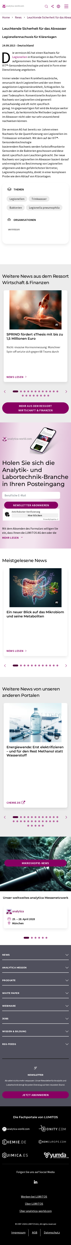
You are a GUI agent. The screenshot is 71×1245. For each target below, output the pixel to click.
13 (23, 396)
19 (45, 396)
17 (37, 396)
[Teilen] (52, 7)
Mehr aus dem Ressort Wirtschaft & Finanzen (35, 408)
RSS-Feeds (9, 1044)
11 (54, 391)
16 (34, 396)
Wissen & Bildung (14, 1031)
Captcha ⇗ (50, 519)
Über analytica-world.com (35, 1211)
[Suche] (46, 7)
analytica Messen (14, 967)
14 (26, 396)
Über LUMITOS (34, 1203)
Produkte (9, 980)
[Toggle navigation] (66, 6)
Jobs (5, 1018)
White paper (10, 993)
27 (32, 826)
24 (54, 821)
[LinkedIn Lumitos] (35, 1182)
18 (41, 396)
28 (35, 826)
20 (48, 396)
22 (46, 821)
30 (43, 826)
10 (50, 391)
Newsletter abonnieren (31, 505)
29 (39, 826)
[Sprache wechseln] (58, 7)
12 (57, 391)
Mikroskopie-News (35, 863)
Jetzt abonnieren (35, 1095)
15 (30, 396)
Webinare (9, 1005)
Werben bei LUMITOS (34, 1196)
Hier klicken (35, 515)
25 (57, 821)
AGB (34, 1232)
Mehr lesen (10, 537)
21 (43, 821)
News (6, 954)
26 (28, 826)
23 (50, 821)
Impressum (18, 1232)
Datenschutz (52, 1232)
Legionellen (19, 57)
